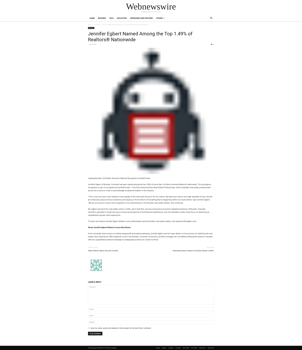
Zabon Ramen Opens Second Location (103, 251)
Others (159, 18)
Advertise (202, 348)
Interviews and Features (141, 18)
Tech (111, 18)
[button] (211, 18)
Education (122, 18)
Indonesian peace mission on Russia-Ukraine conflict (193, 251)
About (158, 348)
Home (92, 18)
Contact (170, 348)
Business (102, 18)
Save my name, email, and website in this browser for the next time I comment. (120, 328)
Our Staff (186, 348)
